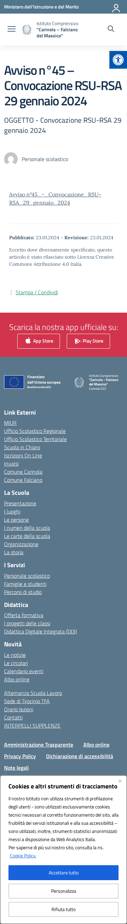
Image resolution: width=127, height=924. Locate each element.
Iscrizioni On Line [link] (23, 455)
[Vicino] (120, 781)
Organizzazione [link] (21, 544)
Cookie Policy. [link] (23, 855)
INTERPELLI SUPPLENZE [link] (32, 725)
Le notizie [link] (15, 655)
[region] (63, 849)
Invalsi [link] (11, 463)
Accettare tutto (64, 872)
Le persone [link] (16, 520)
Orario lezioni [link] (18, 709)
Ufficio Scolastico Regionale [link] (35, 431)
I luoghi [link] (12, 511)
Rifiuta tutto (63, 909)
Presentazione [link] (20, 503)
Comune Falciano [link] (23, 480)
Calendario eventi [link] (23, 671)
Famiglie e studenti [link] (25, 584)
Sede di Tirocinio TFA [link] (27, 701)
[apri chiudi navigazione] (11, 29)
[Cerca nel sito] (111, 29)
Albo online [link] (16, 679)
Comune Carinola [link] (23, 472)
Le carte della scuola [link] (27, 536)
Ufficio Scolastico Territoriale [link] (35, 439)
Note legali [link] (16, 768)
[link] (118, 60)
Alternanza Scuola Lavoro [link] (33, 693)
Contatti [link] (13, 717)
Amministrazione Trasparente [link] (38, 744)
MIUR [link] (10, 423)
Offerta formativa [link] (23, 615)
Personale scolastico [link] (27, 576)
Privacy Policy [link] (20, 756)
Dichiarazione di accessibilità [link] (79, 756)
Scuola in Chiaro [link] (22, 447)
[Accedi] (116, 7)
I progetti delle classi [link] (27, 623)
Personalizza (63, 890)
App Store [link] (42, 340)
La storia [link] (13, 552)
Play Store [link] (92, 340)
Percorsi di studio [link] (23, 592)
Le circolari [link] (16, 663)
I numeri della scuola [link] (27, 528)
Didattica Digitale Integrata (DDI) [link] (40, 631)
